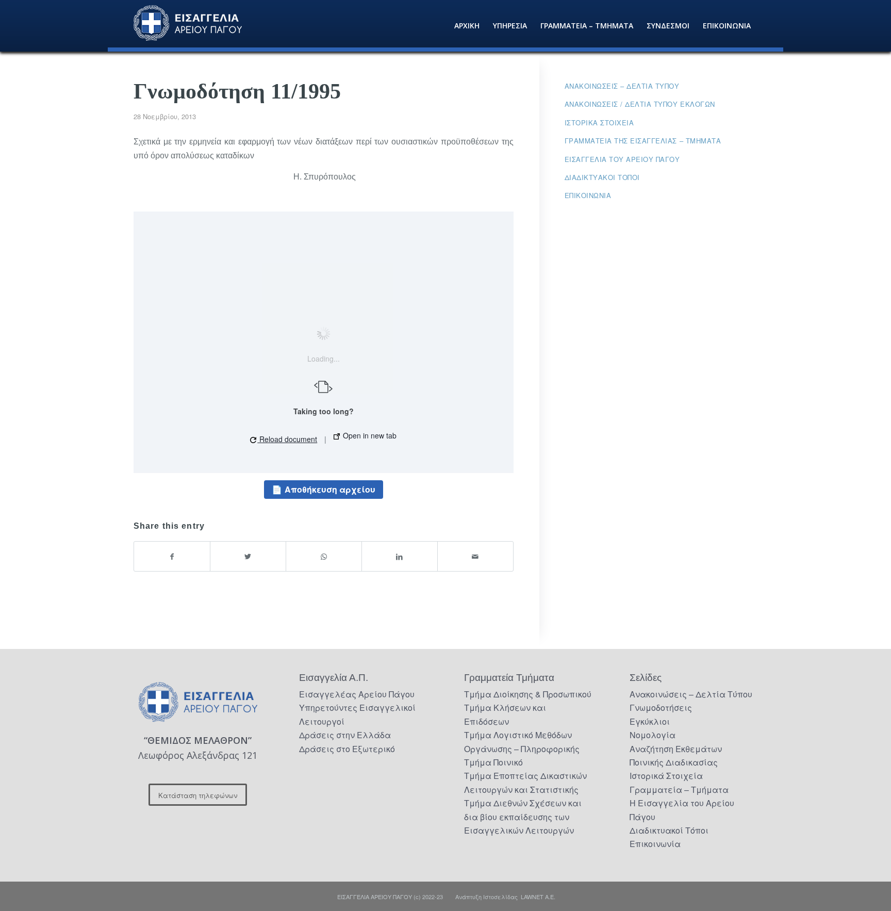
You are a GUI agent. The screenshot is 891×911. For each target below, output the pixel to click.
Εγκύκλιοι (650, 721)
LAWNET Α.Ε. (538, 896)
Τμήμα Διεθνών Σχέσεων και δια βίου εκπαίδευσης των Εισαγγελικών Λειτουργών (523, 816)
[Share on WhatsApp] (323, 556)
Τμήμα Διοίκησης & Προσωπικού (527, 694)
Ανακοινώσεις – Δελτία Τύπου (622, 86)
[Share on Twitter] (248, 556)
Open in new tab (369, 435)
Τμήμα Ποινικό (493, 762)
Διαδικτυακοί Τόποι (602, 177)
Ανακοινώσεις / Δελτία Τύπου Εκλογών (640, 104)
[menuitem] (467, 26)
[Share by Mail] (475, 556)
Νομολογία (652, 735)
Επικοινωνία (588, 195)
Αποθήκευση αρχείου (330, 489)
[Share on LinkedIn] (399, 556)
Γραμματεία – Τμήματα (679, 789)
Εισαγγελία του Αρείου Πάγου (622, 159)
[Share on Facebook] (172, 556)
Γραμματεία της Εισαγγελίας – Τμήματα (643, 140)
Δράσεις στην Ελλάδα (345, 735)
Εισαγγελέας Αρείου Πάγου (357, 694)
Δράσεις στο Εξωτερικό (347, 749)
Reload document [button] (287, 439)
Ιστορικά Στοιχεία (666, 776)
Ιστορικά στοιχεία (599, 122)
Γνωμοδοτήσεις (661, 707)
